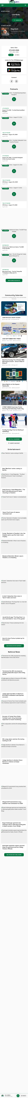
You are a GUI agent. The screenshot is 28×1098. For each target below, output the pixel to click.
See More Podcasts (14, 280)
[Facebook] (12, 81)
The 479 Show (6, 132)
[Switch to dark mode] (2, 5)
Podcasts (14, 89)
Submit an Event (15, 443)
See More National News (14, 854)
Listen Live (18, 20)
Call (11, 54)
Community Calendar (14, 295)
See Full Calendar (14, 439)
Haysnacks (5, 245)
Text (18, 54)
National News (14, 652)
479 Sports (5, 108)
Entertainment (14, 449)
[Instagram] (16, 81)
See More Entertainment (14, 645)
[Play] (18, 1095)
